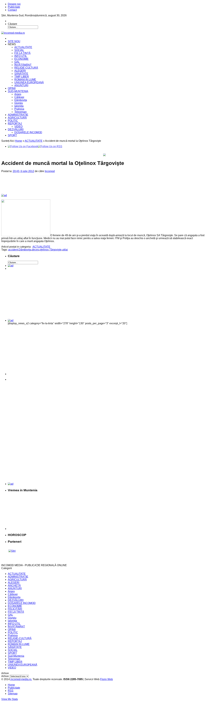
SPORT (12, 135)
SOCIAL (19, 50)
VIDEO (18, 126)
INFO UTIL (20, 56)
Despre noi (14, 4)
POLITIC (13, 120)
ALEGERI (20, 70)
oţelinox (44, 249)
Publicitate (14, 7)
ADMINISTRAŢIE (18, 114)
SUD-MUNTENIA (18, 91)
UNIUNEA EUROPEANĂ (29, 82)
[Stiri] (12, 550)
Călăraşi (19, 97)
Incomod (50, 171)
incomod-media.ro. (21, 679)
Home (18, 140)
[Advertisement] (57, 186)
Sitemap (12, 693)
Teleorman (20, 111)
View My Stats (9, 699)
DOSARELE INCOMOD (28, 132)
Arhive (5, 676)
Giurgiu (18, 103)
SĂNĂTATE (21, 73)
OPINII (12, 88)
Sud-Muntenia (16, 656)
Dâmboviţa (20, 100)
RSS (10, 690)
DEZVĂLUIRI (16, 129)
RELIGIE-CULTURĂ (26, 67)
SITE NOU (14, 41)
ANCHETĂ (14, 585)
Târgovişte (55, 249)
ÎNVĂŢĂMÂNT (23, 64)
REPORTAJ (15, 123)
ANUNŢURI (21, 85)
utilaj (65, 249)
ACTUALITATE (23, 47)
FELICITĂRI (15, 609)
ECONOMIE (21, 59)
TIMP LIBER (21, 76)
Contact (12, 9)
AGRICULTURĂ (17, 117)
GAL (17, 62)
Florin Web (106, 679)
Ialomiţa (19, 106)
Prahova (19, 108)
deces (35, 249)
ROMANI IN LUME (25, 79)
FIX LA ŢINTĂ (22, 53)
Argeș (17, 94)
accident (13, 249)
